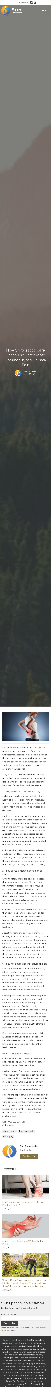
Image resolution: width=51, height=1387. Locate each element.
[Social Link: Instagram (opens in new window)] (35, 2)
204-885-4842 (23, 2)
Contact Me (29, 1156)
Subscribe (9, 1323)
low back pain (26, 1131)
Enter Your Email (8, 1314)
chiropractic (9, 1131)
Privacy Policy (39, 1328)
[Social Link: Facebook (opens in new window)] (31, 2)
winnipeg (8, 1136)
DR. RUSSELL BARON (13, 1122)
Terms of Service (6, 1330)
